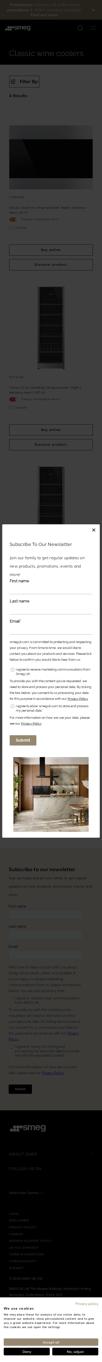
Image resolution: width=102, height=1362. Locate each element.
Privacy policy (87, 1303)
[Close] (94, 529)
